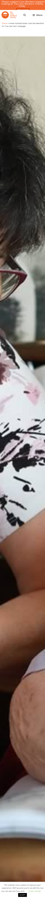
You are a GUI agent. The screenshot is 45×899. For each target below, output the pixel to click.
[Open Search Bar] (24, 15)
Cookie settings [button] (34, 891)
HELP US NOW (22, 10)
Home (4, 23)
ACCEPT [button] (22, 895)
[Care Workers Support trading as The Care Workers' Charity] (9, 15)
